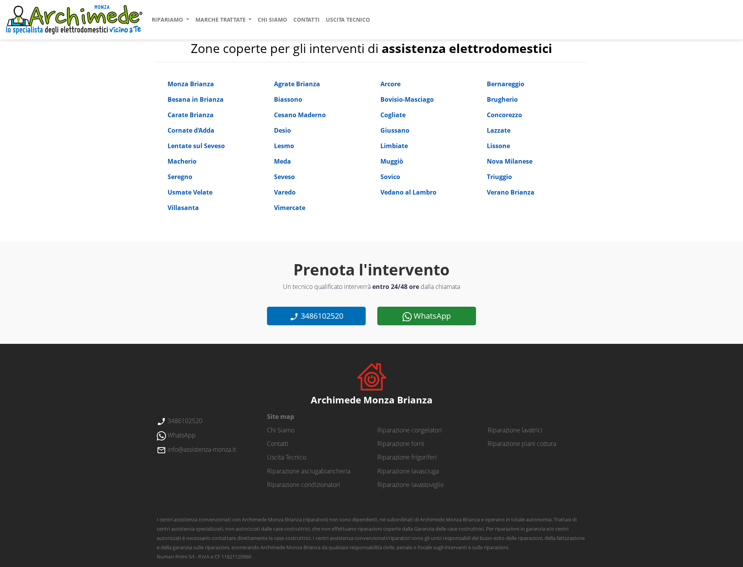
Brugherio (502, 99)
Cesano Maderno (300, 115)
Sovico (390, 176)
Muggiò (391, 161)
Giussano (394, 130)
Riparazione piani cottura (522, 443)
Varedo (285, 192)
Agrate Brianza (297, 84)
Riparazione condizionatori (303, 484)
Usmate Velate (190, 192)
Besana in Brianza (196, 99)
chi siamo (272, 19)
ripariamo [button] (168, 19)
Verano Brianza (510, 192)
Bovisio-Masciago (407, 99)
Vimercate (289, 207)
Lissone (498, 146)
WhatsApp (431, 316)
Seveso (284, 176)
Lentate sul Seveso (196, 146)
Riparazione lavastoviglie (410, 484)
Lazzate (498, 130)
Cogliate (393, 115)
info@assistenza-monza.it (201, 449)
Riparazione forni (400, 443)
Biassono (288, 99)
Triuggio (499, 176)
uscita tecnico (348, 19)
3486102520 (321, 316)
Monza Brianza (191, 84)
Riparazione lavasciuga (408, 471)
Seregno (180, 176)
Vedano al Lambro (408, 192)
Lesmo (284, 146)
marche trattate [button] (221, 19)
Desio (282, 130)
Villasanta (183, 207)
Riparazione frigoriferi (407, 457)
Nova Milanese (509, 161)
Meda (282, 161)
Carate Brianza (191, 115)
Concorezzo (504, 115)
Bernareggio (505, 84)
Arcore (390, 84)
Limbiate (394, 146)
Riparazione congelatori (409, 430)
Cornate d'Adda (191, 130)
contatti (306, 19)
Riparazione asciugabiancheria (308, 471)
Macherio (182, 161)
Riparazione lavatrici (515, 430)
